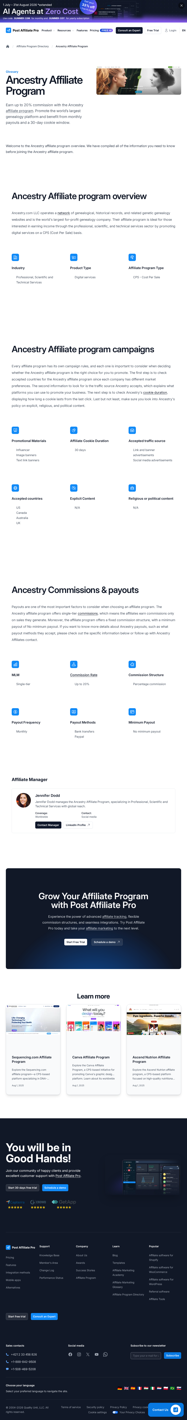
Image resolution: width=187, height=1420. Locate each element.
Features (11, 1264)
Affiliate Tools (157, 1299)
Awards (80, 1262)
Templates (118, 1262)
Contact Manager (48, 825)
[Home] (7, 46)
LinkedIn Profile (76, 825)
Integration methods (18, 1272)
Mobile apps (13, 1280)
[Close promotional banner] (181, 5)
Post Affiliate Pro (68, 1176)
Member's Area (48, 1262)
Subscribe (172, 1355)
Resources (64, 30)
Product (47, 30)
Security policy (95, 1407)
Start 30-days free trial (22, 1187)
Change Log (46, 1270)
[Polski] (166, 1388)
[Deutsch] (120, 1388)
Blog (115, 1255)
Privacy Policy (118, 1407)
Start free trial (17, 1316)
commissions (88, 613)
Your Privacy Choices (132, 1412)
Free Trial (153, 30)
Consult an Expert (129, 30)
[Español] (133, 1388)
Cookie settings (97, 1412)
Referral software (159, 1291)
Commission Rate (83, 675)
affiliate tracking (114, 916)
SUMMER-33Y (57, 18)
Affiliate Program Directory (32, 46)
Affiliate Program (86, 1277)
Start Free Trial (75, 942)
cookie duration (155, 392)
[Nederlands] (159, 1388)
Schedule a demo (105, 942)
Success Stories (85, 1270)
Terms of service (71, 1407)
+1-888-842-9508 (23, 1362)
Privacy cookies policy (146, 1407)
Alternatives (13, 1287)
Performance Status (51, 1277)
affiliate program (19, 111)
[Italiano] (152, 1388)
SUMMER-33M (22, 18)
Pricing (10, 1257)
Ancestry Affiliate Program (72, 46)
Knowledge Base (49, 1255)
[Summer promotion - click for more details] (93, 11)
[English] (126, 1388)
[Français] (139, 1388)
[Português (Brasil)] (172, 1388)
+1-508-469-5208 (23, 1369)
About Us (81, 1255)
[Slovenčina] (179, 1388)
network (64, 213)
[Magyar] (146, 1388)
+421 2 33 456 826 (24, 1354)
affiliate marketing (99, 928)
